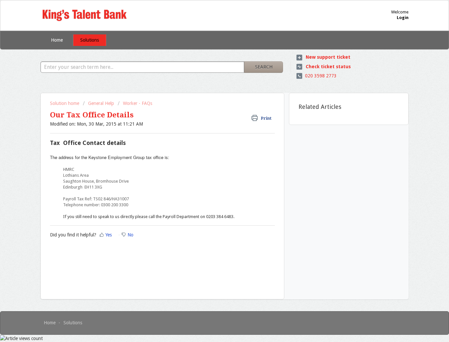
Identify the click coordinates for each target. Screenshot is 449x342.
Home (57, 40)
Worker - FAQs (137, 103)
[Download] (212, 84)
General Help (101, 103)
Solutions (89, 40)
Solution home (65, 103)
